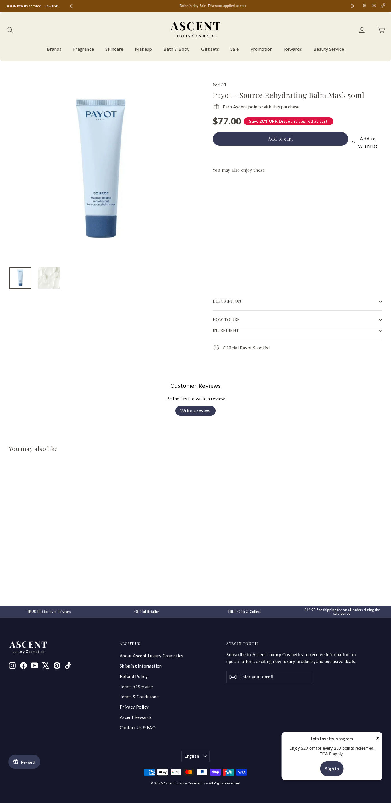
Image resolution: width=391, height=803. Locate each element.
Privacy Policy (134, 706)
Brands (54, 49)
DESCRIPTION (227, 301)
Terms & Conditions (139, 696)
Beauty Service (328, 49)
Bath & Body (176, 49)
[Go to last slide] (71, 6)
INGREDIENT (226, 330)
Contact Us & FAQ (138, 727)
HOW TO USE (226, 319)
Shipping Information (141, 665)
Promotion (261, 49)
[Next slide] (352, 6)
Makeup (143, 49)
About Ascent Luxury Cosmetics (151, 655)
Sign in (332, 768)
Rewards (52, 6)
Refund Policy (134, 676)
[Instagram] (364, 5)
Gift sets (210, 49)
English (192, 756)
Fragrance (83, 49)
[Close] (377, 739)
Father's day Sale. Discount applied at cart (212, 6)
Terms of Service (136, 686)
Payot (220, 85)
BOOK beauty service (23, 6)
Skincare (114, 49)
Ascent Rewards (136, 717)
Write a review (195, 410)
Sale (234, 49)
